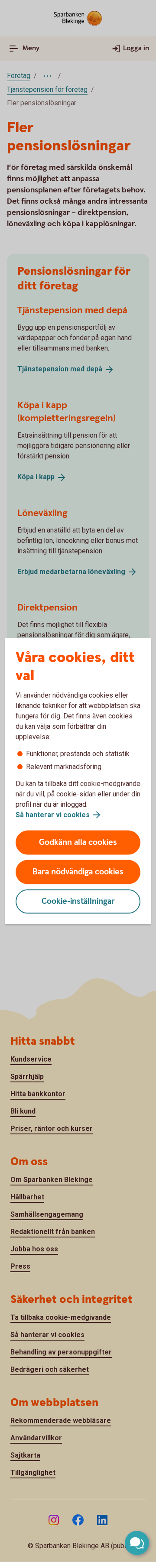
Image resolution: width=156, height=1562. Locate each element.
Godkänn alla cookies (78, 842)
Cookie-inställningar (78, 901)
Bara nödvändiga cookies (78, 872)
